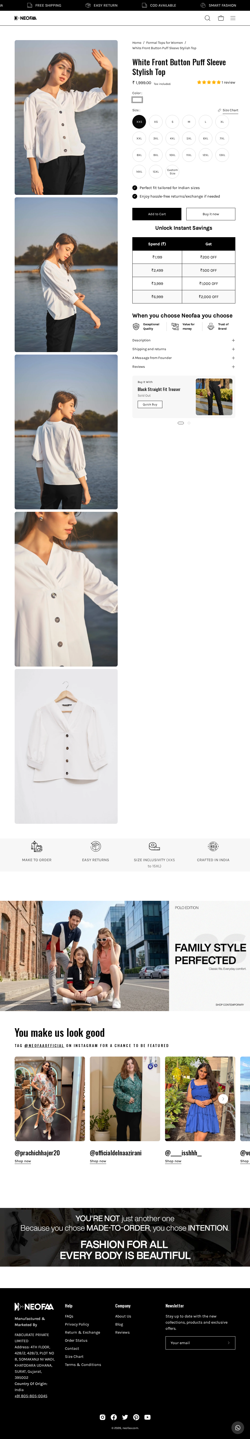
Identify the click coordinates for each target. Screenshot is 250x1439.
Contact (72, 1348)
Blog (119, 1324)
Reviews (138, 367)
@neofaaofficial (44, 1045)
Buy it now (211, 214)
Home (136, 43)
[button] (209, 82)
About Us (123, 1316)
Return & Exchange (82, 1332)
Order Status (76, 1340)
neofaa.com (130, 1428)
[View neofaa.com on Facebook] (113, 1417)
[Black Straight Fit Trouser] (214, 397)
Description (141, 340)
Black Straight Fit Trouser (159, 389)
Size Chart (74, 1356)
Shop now (23, 1161)
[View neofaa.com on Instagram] (102, 1417)
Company (123, 1305)
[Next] (223, 1099)
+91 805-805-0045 (31, 1396)
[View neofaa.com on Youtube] (147, 1417)
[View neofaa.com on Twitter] (125, 1417)
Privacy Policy (77, 1324)
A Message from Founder (152, 358)
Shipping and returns (149, 349)
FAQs (69, 1316)
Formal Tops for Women (164, 43)
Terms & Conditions (83, 1364)
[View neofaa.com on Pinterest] (136, 1417)
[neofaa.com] (26, 18)
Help (69, 1305)
